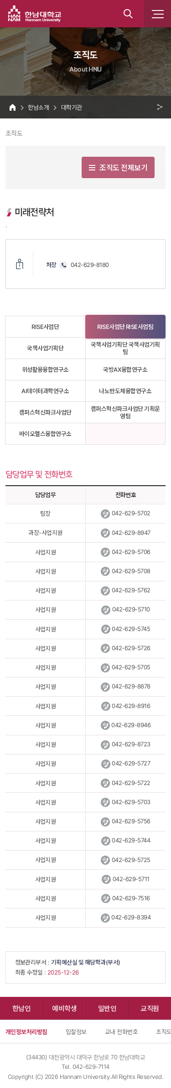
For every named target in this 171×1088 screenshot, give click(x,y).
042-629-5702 (131, 513)
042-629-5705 (131, 667)
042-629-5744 (131, 840)
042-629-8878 (131, 686)
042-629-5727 (131, 763)
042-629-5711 (131, 879)
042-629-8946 (130, 725)
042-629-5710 (131, 609)
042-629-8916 (131, 705)
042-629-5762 (131, 590)
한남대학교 (34, 13)
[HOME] (12, 107)
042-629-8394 (130, 917)
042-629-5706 (131, 551)
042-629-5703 (131, 802)
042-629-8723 (131, 744)
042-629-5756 (131, 821)
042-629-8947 (131, 532)
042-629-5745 (131, 628)
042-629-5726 (131, 648)
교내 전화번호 (121, 1031)
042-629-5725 (131, 859)
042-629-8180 (90, 264)
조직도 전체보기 (123, 167)
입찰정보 (76, 1031)
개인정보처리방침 (26, 1031)
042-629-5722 (131, 782)
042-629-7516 (131, 898)
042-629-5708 (131, 571)
